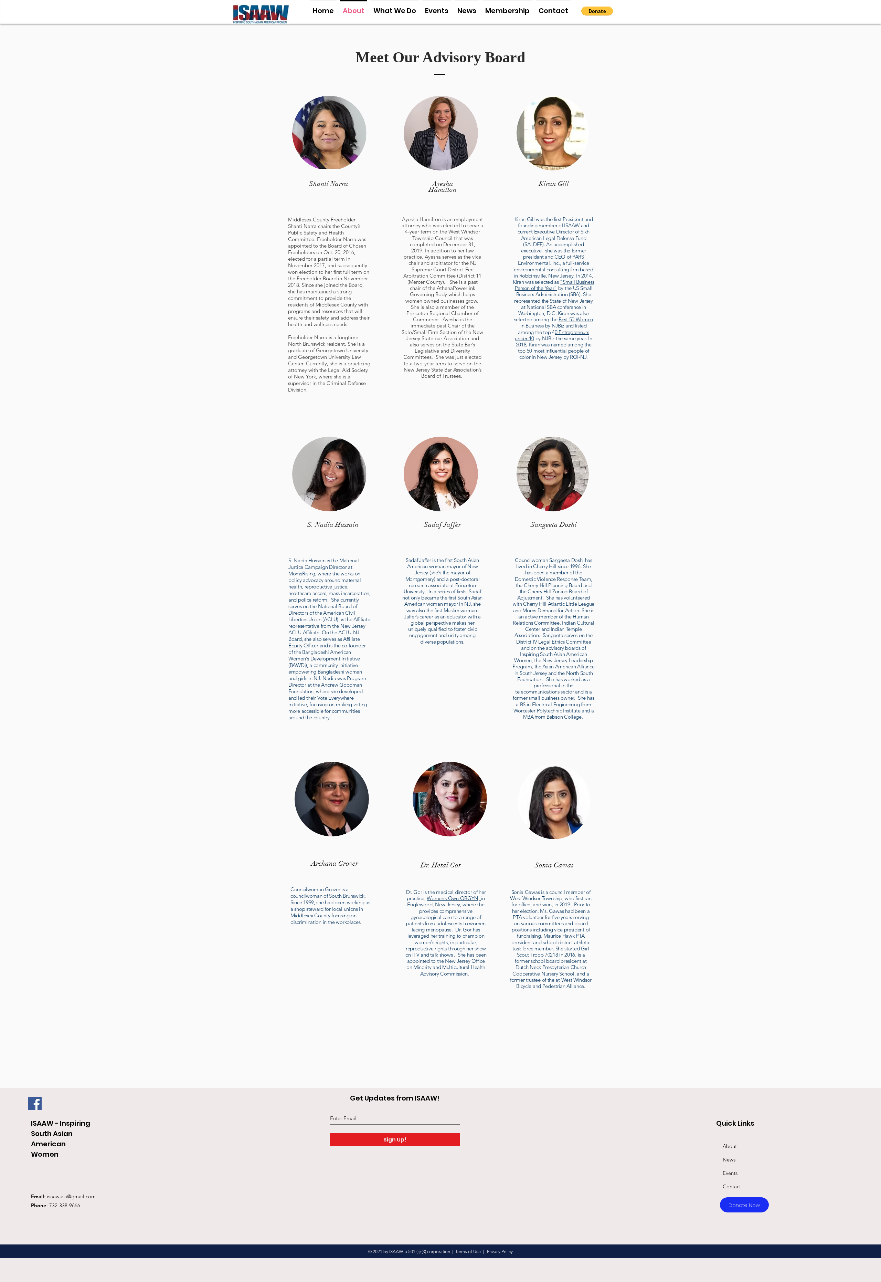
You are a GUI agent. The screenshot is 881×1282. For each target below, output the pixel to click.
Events (730, 1173)
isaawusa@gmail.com (71, 1196)
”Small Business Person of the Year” (554, 285)
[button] (597, 11)
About (730, 1146)
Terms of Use (468, 1251)
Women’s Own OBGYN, (454, 898)
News (729, 1159)
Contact (732, 1186)
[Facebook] (35, 1103)
